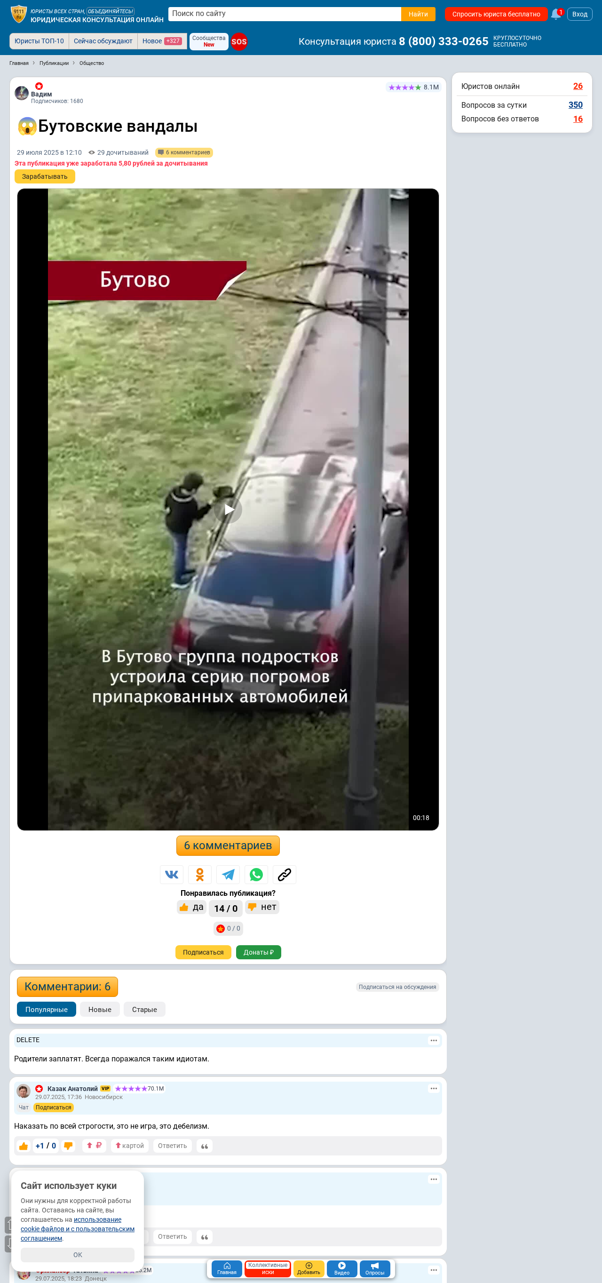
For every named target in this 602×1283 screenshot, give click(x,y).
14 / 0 (226, 908)
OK (77, 1255)
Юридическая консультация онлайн (97, 20)
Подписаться (203, 952)
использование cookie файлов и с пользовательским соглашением (78, 1229)
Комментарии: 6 (67, 986)
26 (578, 86)
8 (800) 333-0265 (444, 41)
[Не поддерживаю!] (68, 1146)
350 (576, 105)
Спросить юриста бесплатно (496, 14)
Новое (161, 41)
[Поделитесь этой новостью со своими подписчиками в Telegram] (228, 874)
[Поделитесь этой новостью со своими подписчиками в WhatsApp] (256, 874)
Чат (24, 1107)
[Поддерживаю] (23, 1146)
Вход (579, 14)
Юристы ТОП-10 (39, 41)
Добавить (308, 1272)
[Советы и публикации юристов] (18, 14)
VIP (105, 1088)
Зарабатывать (45, 176)
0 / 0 (233, 928)
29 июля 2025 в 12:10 (49, 152)
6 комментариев (228, 845)
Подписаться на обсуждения (397, 987)
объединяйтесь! (110, 11)
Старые (144, 1009)
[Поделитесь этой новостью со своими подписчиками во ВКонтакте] (171, 874)
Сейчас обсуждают (103, 41)
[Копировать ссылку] (284, 874)
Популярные (46, 1009)
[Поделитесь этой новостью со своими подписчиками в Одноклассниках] (200, 874)
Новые (99, 1009)
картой (132, 1145)
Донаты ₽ (259, 952)
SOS (239, 41)
